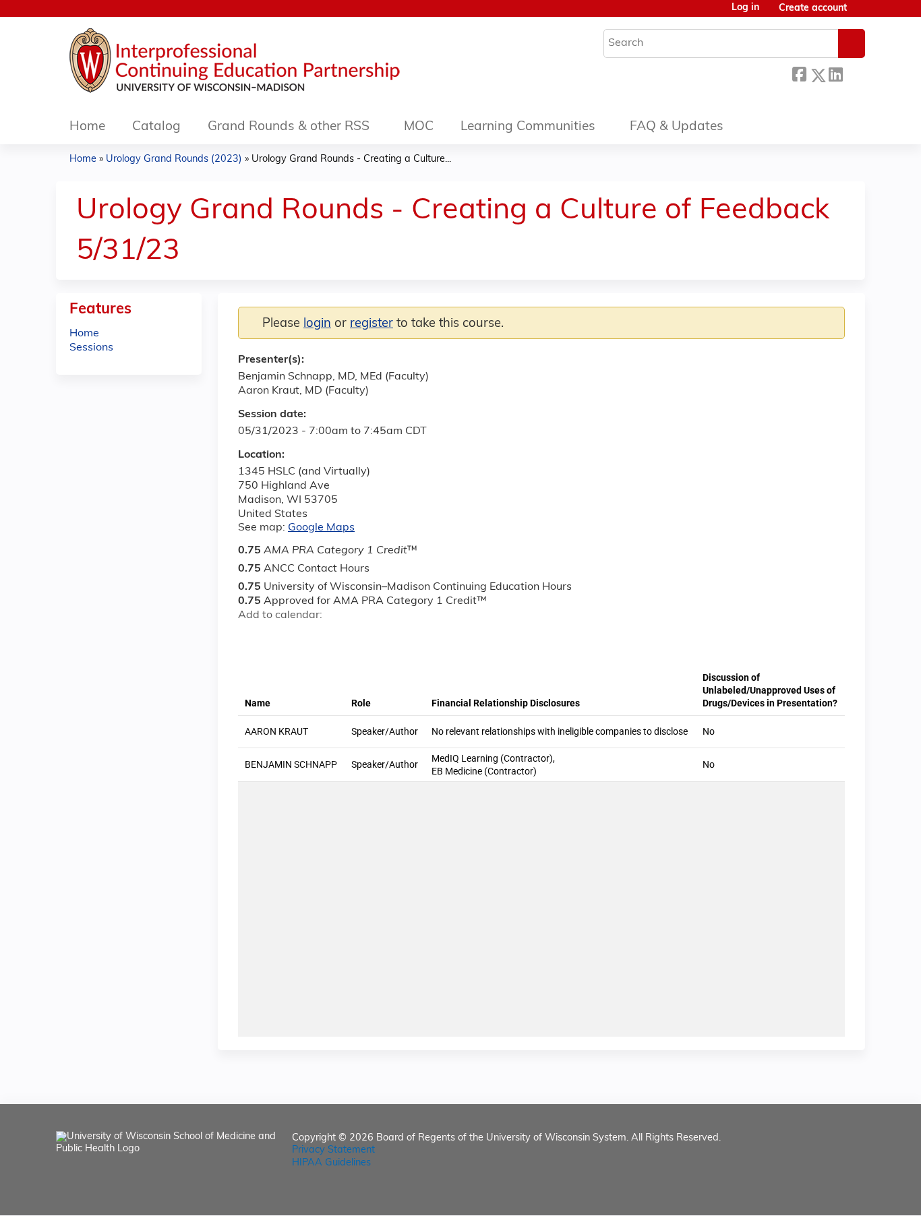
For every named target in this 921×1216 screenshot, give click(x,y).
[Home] (275, 64)
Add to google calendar (252, 639)
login (317, 323)
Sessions (91, 347)
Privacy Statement (333, 1150)
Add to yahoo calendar (282, 639)
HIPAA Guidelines (331, 1163)
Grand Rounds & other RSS (288, 127)
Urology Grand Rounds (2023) (174, 159)
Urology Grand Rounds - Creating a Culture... (351, 159)
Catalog (156, 127)
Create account (813, 8)
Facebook (799, 73)
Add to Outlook (345, 639)
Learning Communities (527, 127)
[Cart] (861, 13)
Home (87, 127)
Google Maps (321, 527)
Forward (853, 72)
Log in (745, 8)
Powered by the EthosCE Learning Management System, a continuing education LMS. (817, 1193)
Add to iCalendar (312, 639)
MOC (419, 127)
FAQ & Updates (676, 127)
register (371, 323)
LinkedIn (835, 72)
